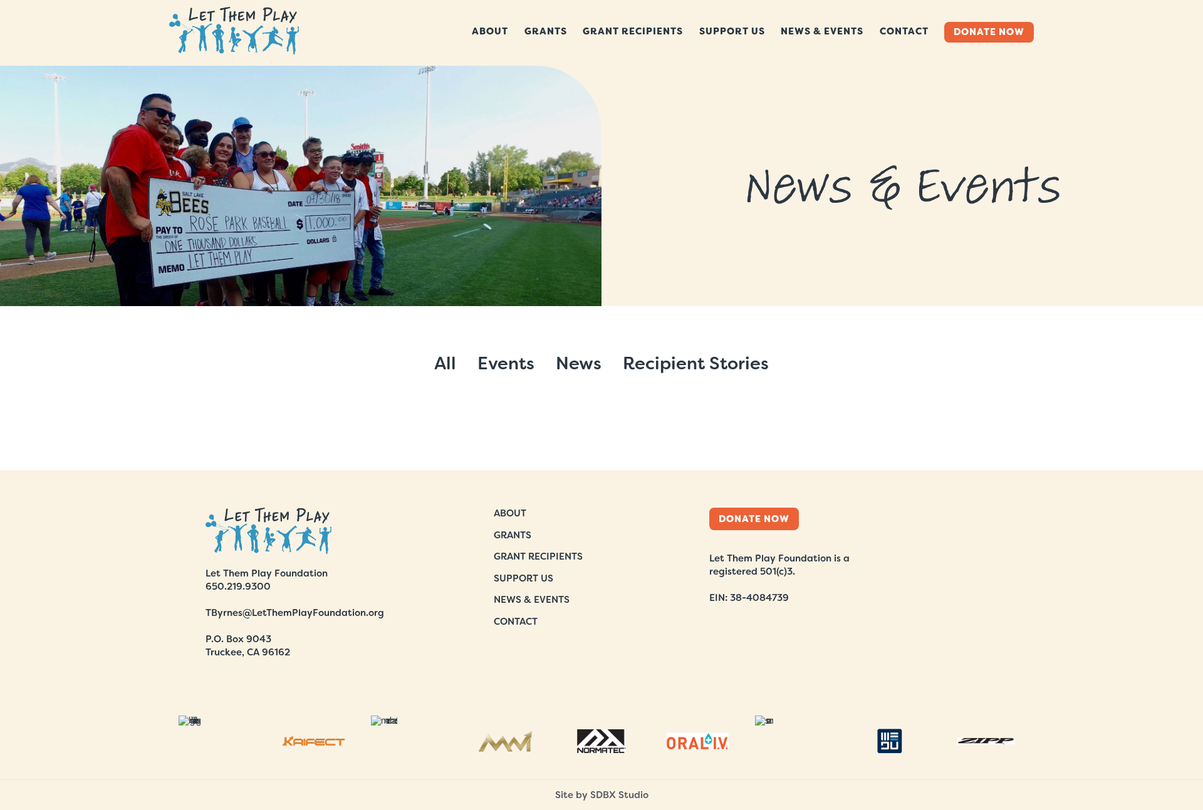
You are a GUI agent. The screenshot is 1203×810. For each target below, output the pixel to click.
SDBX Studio (619, 795)
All (445, 363)
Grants (545, 31)
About (490, 31)
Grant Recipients (633, 31)
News (579, 363)
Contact (904, 31)
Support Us (732, 31)
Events (505, 363)
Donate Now (989, 32)
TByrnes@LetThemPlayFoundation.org (295, 613)
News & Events (822, 31)
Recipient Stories (696, 363)
